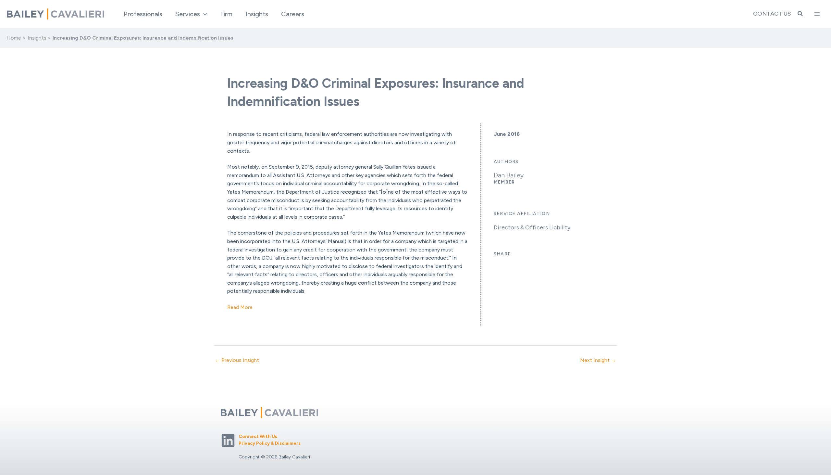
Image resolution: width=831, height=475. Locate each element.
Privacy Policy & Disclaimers (270, 443)
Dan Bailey (509, 175)
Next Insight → (598, 360)
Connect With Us (258, 436)
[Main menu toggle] (817, 14)
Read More (240, 307)
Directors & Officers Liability (532, 227)
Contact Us (772, 13)
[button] (203, 14)
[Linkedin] (228, 440)
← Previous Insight (237, 360)
